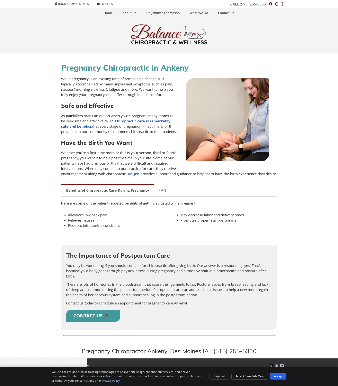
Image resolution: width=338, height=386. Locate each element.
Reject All (219, 376)
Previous (181, 123)
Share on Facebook (277, 366)
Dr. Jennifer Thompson (163, 13)
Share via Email (282, 366)
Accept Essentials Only (250, 376)
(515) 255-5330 (253, 4)
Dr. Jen (133, 173)
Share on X (272, 366)
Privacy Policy (111, 380)
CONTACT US (88, 315)
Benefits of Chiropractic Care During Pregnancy (107, 190)
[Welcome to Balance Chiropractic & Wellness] (169, 43)
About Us (129, 13)
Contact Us (226, 13)
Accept (278, 376)
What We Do (199, 13)
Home (108, 13)
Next (274, 123)
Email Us (107, 4)
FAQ (162, 190)
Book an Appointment (74, 4)
